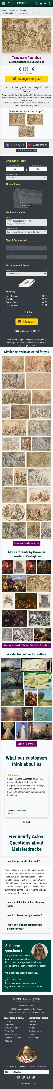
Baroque (23, 10)
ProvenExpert (21, 811)
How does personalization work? (23, 861)
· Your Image (33, 1021)
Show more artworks (26, 744)
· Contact (7, 1021)
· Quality (32, 1028)
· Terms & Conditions (11, 1028)
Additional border (12, 174)
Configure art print (28, 79)
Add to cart (28, 321)
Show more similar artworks (26, 543)
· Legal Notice (9, 1024)
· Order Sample (34, 1038)
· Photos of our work (36, 1031)
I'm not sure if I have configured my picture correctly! (24, 926)
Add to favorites (39, 145)
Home (4, 10)
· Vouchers (32, 1034)
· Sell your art (33, 1024)
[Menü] (3, 3)
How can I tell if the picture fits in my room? (25, 904)
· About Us (8, 1041)
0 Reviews (32, 150)
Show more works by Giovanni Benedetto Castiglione (27, 645)
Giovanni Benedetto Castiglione (17, 13)
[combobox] (26, 178)
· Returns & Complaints (12, 1038)
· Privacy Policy (9, 1031)
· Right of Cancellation (12, 1034)
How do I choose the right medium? (24, 915)
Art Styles (13, 10)
